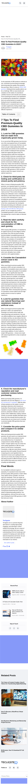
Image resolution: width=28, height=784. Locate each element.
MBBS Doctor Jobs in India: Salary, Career (18, 591)
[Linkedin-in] (13, 767)
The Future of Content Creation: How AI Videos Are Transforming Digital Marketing (13, 683)
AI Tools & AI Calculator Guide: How (13, 601)
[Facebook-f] (10, 767)
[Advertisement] (14, 21)
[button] (17, 114)
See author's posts (9, 542)
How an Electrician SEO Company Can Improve (17, 611)
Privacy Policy (5, 776)
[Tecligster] (6, 3)
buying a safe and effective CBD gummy (12, 208)
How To (8, 36)
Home (3, 36)
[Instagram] (17, 767)
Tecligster (6, 520)
